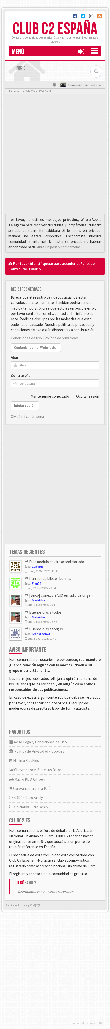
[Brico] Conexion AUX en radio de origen (60, 595)
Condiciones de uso (26, 338)
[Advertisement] (55, 155)
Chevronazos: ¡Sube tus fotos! (38, 769)
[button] (81, 51)
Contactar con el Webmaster (36, 348)
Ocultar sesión (87, 396)
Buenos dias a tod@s (45, 629)
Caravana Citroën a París (31, 788)
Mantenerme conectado (50, 396)
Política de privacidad (61, 338)
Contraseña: (21, 375)
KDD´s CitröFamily (28, 797)
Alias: (15, 357)
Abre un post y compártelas (59, 247)
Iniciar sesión (25, 406)
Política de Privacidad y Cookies (39, 751)
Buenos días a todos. (45, 612)
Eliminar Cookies (25, 760)
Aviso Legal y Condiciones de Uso (40, 742)
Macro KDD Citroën (29, 779)
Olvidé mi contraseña (27, 416)
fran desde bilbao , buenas (49, 578)
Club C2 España (55, 29)
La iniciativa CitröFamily (29, 807)
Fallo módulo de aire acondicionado (56, 561)
